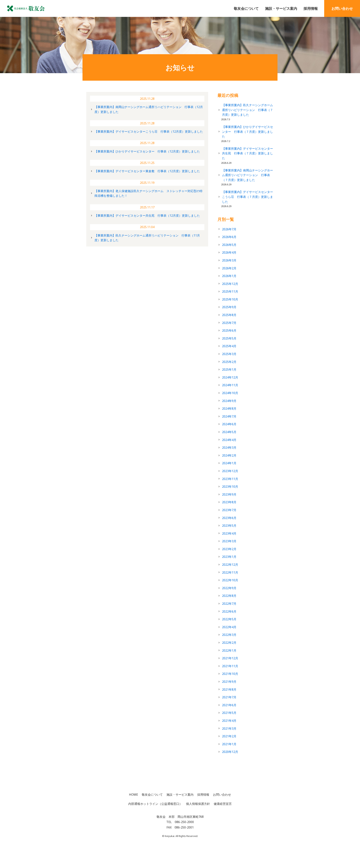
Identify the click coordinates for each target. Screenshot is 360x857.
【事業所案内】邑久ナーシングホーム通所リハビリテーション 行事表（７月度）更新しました (247, 110)
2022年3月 (229, 635)
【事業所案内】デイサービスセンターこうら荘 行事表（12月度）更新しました (148, 131)
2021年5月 (229, 713)
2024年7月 (229, 416)
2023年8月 (229, 502)
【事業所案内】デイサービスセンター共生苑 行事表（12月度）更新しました (147, 215)
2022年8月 (229, 596)
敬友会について (246, 8)
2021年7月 (229, 697)
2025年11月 (230, 291)
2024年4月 (229, 440)
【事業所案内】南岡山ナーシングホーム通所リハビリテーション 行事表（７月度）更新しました (247, 175)
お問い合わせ (342, 8)
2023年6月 (229, 518)
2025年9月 (229, 307)
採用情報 (311, 8)
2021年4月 (229, 721)
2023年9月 (229, 494)
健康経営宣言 (223, 804)
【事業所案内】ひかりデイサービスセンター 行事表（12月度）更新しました (147, 151)
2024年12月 (230, 377)
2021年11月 (230, 666)
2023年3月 (229, 541)
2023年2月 (229, 549)
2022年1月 (229, 650)
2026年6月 (229, 237)
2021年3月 (229, 728)
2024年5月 (229, 432)
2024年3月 (229, 447)
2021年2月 (229, 736)
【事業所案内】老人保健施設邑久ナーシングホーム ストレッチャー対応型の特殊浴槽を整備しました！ (148, 193)
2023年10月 (230, 486)
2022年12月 (230, 565)
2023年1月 (229, 557)
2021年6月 (229, 705)
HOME (133, 794)
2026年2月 (229, 268)
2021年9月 (229, 682)
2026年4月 (229, 252)
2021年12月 (230, 658)
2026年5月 (229, 245)
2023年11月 (230, 479)
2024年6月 (229, 424)
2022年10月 (230, 580)
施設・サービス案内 (281, 8)
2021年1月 (229, 744)
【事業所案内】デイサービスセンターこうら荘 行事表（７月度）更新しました (247, 197)
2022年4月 (229, 627)
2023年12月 (230, 471)
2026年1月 (229, 276)
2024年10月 (230, 393)
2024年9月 (229, 401)
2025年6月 (229, 330)
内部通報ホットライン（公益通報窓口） (155, 804)
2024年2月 (229, 455)
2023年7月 (229, 510)
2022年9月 (229, 588)
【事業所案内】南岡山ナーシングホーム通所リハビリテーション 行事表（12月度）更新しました (148, 109)
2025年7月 (229, 323)
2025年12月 (230, 284)
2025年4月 (229, 346)
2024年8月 (229, 408)
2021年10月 (230, 674)
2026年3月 (229, 260)
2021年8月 (229, 689)
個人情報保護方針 (198, 804)
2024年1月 (229, 463)
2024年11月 (230, 385)
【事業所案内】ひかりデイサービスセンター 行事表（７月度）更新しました (247, 131)
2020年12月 (230, 752)
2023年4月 (229, 533)
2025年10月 (230, 299)
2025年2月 (229, 362)
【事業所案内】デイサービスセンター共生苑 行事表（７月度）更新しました (247, 153)
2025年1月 (229, 369)
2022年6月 (229, 611)
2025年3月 (229, 354)
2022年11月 (230, 572)
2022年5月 (229, 619)
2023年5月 (229, 526)
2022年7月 (229, 604)
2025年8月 (229, 315)
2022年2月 (229, 643)
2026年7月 (229, 229)
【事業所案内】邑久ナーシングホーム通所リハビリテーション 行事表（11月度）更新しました (147, 237)
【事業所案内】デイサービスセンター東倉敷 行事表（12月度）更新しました (147, 171)
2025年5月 (229, 338)
